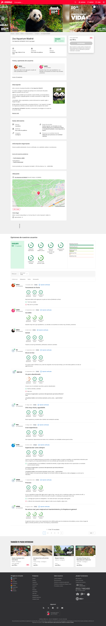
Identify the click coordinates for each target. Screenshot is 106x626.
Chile (14, 579)
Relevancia (22, 279)
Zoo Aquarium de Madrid (21, 177)
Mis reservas (78, 578)
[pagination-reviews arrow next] (61, 533)
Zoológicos (37, 33)
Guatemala (15, 587)
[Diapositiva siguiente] (94, 556)
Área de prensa (57, 580)
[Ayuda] (97, 2)
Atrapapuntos (35, 595)
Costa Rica (15, 583)
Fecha (29, 279)
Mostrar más (15, 113)
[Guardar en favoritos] (94, 7)
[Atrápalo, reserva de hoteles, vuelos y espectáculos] (6, 2)
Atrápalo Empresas (36, 597)
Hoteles (34, 580)
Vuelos (33, 578)
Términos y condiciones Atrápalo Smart (62, 584)
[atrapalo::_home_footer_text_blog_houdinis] (44, 608)
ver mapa (32, 41)
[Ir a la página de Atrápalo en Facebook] (53, 608)
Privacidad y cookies (58, 585)
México (14, 588)
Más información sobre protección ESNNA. (55, 622)
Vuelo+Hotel (35, 584)
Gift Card (34, 593)
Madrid (22, 33)
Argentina (15, 578)
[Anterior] (3, 18)
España (17, 33)
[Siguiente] (103, 18)
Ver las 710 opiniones (17, 77)
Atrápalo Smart (35, 599)
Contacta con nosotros (81, 582)
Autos (33, 587)
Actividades (34, 591)
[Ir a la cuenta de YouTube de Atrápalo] (62, 608)
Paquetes (34, 582)
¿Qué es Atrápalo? (58, 578)
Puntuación (36, 279)
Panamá (14, 590)
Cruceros (34, 585)
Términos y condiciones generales (61, 582)
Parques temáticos (29, 33)
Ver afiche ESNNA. (69, 622)
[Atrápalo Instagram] (57, 608)
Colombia (15, 581)
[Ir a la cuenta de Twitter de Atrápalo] (48, 608)
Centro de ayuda (79, 580)
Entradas (12, 33)
